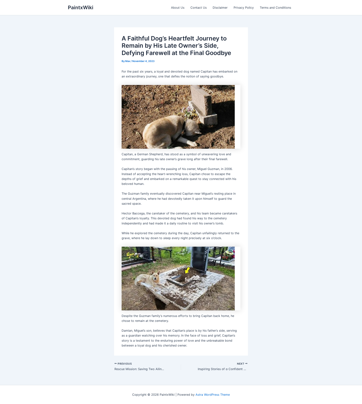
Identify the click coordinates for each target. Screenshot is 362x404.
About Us (177, 7)
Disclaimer (220, 7)
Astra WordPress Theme (213, 394)
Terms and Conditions (275, 7)
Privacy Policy (244, 7)
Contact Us (198, 7)
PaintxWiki (80, 7)
